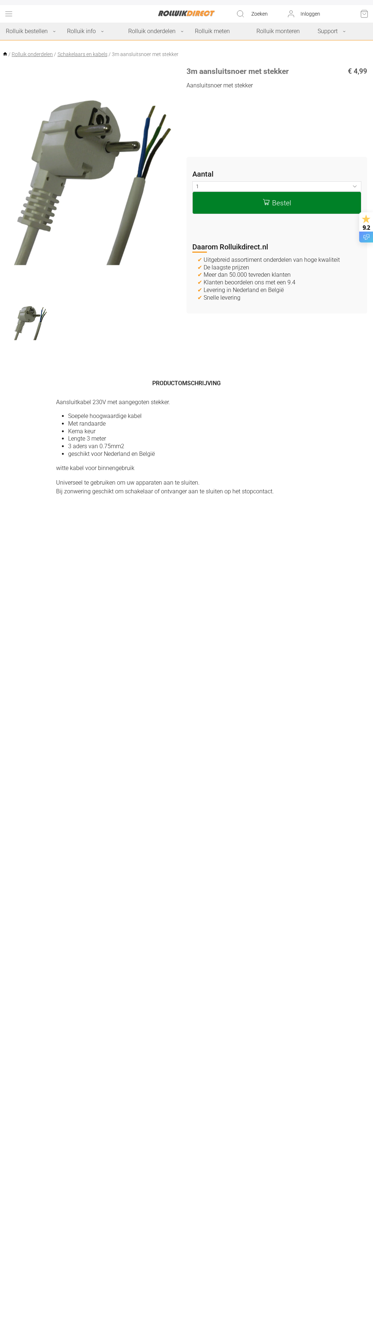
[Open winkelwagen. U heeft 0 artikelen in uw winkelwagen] (364, 13)
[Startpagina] (5, 54)
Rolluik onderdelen (32, 54)
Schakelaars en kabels (82, 54)
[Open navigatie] (8, 14)
